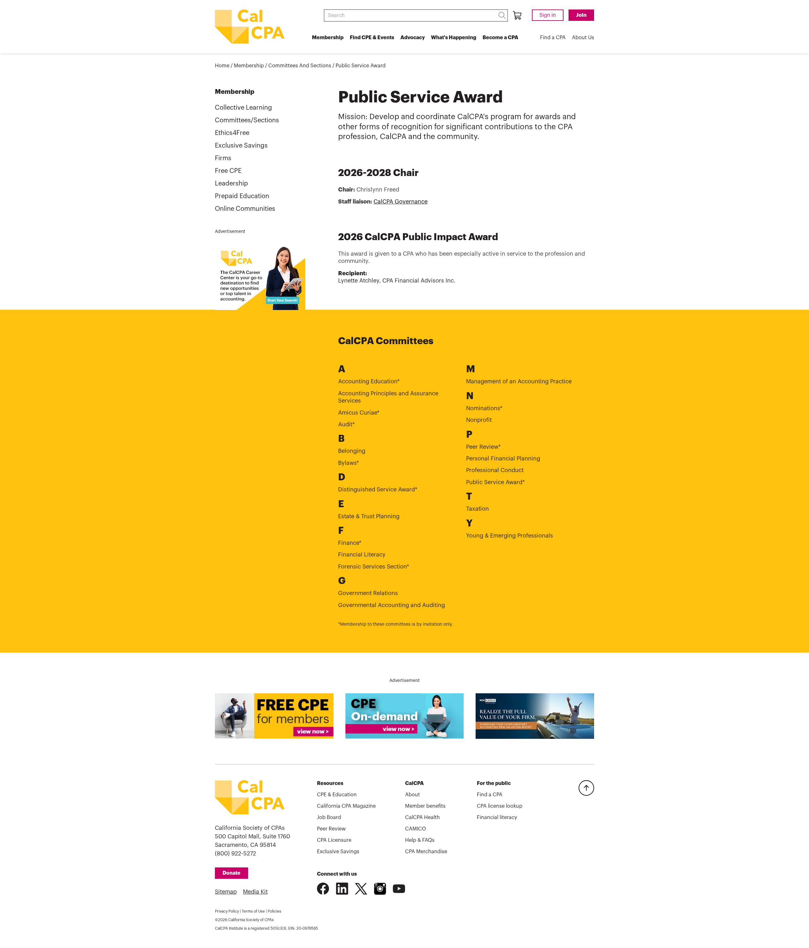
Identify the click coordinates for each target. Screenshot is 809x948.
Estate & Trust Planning (368, 516)
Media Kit (255, 892)
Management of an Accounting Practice (519, 381)
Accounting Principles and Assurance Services (388, 397)
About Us (583, 37)
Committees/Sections (247, 120)
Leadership (231, 183)
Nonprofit (479, 420)
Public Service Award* (495, 482)
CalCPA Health (422, 817)
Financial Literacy (362, 554)
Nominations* (484, 408)
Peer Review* (483, 447)
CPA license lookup (499, 806)
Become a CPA (500, 37)
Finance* (350, 543)
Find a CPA (553, 37)
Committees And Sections (299, 65)
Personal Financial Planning (503, 458)
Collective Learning (243, 108)
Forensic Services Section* (373, 566)
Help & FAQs (420, 840)
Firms (223, 158)
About (412, 794)
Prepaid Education (242, 196)
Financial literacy (497, 817)
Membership (328, 37)
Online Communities (245, 209)
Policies (274, 911)
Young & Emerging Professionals (509, 535)
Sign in (547, 15)
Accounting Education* (369, 381)
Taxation (477, 509)
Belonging (351, 451)
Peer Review (331, 828)
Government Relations (368, 593)
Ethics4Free (232, 133)
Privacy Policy (227, 911)
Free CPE (228, 171)
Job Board (329, 817)
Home (222, 65)
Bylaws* (348, 463)
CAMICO (415, 828)
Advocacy (412, 37)
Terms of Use (253, 911)
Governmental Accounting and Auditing (391, 605)
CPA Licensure (334, 840)
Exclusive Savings (241, 146)
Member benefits (425, 806)
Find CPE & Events (372, 37)
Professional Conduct (495, 470)
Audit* (346, 424)
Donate (231, 873)
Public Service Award (361, 65)
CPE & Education (337, 794)
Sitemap (226, 892)
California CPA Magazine (346, 806)
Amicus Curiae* (359, 413)
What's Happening (453, 37)
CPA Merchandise (426, 851)
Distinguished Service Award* (377, 489)
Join (581, 15)
